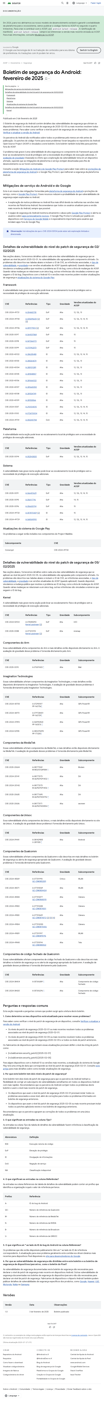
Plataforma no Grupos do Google (50, 1370)
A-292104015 (31, 407)
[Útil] (95, 63)
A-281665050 (31, 387)
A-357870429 (31, 513)
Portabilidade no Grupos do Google (51, 1379)
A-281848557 (30, 374)
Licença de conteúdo (79, 1335)
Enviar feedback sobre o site (79, 1389)
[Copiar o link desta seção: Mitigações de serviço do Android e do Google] (73, 186)
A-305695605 (31, 319)
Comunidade (24, 1389)
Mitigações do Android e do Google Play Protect (42, 169)
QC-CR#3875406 (39, 927)
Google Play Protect (27, 194)
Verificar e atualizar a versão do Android (21, 132)
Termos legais (38, 1389)
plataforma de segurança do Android (66, 191)
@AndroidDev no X (44, 1358)
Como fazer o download (13, 1362)
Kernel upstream (32, 624)
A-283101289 (30, 367)
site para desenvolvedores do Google (63, 1256)
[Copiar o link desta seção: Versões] (17, 1295)
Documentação (12, 11)
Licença (49, 1389)
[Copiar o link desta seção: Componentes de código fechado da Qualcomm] (62, 954)
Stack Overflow (76, 1370)
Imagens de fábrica (11, 1370)
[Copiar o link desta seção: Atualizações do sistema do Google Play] (52, 528)
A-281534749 (30, 394)
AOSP (5, 63)
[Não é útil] (99, 63)
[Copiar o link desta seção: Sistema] (14, 465)
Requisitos (7, 1358)
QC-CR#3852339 (39, 881)
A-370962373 (30, 348)
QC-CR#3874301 (39, 909)
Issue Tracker (75, 1374)
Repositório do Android (12, 1354)
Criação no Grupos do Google (49, 1374)
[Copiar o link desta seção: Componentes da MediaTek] (37, 743)
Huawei (91, 1281)
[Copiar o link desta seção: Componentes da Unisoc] (34, 815)
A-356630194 (30, 506)
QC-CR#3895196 (39, 936)
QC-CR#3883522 (39, 945)
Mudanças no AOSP (44, 35)
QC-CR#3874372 (39, 918)
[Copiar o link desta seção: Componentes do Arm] (31, 642)
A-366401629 (31, 493)
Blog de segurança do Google (49, 1366)
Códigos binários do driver (13, 1374)
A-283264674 (30, 361)
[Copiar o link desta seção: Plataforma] (18, 429)
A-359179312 (30, 328)
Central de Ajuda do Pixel (80, 1358)
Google (83, 1281)
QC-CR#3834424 (39, 890)
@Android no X (43, 1354)
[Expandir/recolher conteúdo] (18, 86)
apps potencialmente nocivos (35, 216)
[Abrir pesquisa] (62, 3)
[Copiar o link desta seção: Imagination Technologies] (35, 676)
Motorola (7, 1284)
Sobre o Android (10, 1389)
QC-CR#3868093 (39, 899)
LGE (97, 1281)
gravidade (23, 265)
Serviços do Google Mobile (36, 219)
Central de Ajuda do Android (82, 1354)
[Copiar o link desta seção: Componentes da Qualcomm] (39, 851)
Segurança (27, 63)
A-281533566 (30, 400)
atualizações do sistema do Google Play (36, 277)
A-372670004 (31, 413)
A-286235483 (30, 354)
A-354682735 (30, 312)
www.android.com (77, 1362)
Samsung (25, 1284)
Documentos (15, 63)
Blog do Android (43, 1362)
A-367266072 (31, 341)
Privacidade (60, 1389)
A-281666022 (31, 380)
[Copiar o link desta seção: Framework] (18, 285)
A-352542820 (31, 456)
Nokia (15, 1284)
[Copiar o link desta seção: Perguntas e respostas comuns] (50, 1006)
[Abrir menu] (4, 3)
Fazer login (96, 3)
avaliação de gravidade (13, 158)
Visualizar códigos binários (13, 1366)
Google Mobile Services (79, 1366)
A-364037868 (31, 334)
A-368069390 (31, 519)
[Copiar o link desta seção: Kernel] (13, 597)
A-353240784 (31, 420)
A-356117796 (30, 500)
